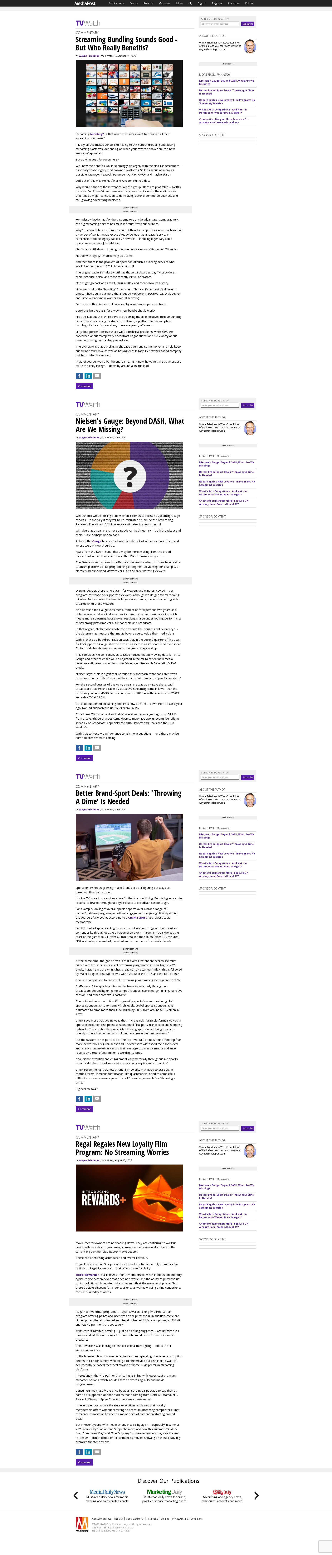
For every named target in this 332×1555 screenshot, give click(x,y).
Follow (249, 3)
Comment (84, 386)
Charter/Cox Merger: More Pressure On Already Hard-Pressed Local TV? (223, 121)
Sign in (202, 3)
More (179, 3)
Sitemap (165, 1518)
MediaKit (118, 1518)
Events (133, 3)
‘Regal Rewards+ (87, 1275)
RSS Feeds (152, 1518)
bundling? (97, 134)
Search (190, 3)
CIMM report (137, 917)
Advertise (233, 3)
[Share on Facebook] (79, 376)
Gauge (96, 541)
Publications (116, 3)
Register (217, 3)
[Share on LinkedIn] (88, 376)
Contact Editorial (135, 1518)
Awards (148, 3)
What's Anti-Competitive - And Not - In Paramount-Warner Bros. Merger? (223, 111)
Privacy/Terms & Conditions (187, 1518)
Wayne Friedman (89, 56)
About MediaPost (101, 1518)
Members (164, 3)
